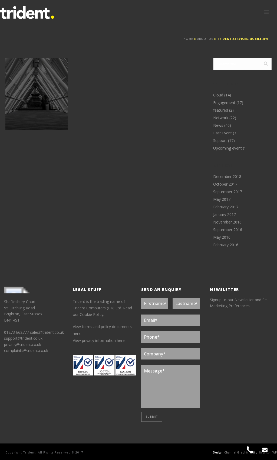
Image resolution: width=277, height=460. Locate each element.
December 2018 (227, 176)
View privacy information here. (99, 340)
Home (188, 39)
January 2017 (224, 214)
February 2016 (225, 244)
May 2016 (221, 237)
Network (220, 117)
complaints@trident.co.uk (26, 350)
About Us (205, 39)
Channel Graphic (236, 452)
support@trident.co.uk (23, 338)
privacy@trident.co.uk (22, 344)
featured (220, 110)
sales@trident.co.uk (47, 332)
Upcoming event (227, 148)
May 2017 (221, 199)
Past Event (222, 133)
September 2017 (227, 191)
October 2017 (225, 184)
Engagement (224, 102)
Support (220, 140)
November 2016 (227, 222)
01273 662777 (17, 332)
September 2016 (227, 229)
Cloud (218, 95)
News (218, 125)
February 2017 (225, 207)
